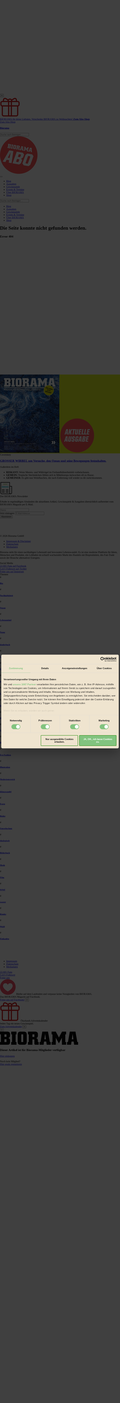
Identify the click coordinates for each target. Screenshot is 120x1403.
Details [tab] (45, 668)
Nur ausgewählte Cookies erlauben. (59, 740)
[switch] (45, 726)
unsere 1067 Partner (24, 684)
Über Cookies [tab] (104, 668)
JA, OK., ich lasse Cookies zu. (97, 740)
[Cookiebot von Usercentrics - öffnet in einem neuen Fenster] (102, 659)
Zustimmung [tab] (16, 668)
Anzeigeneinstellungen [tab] (74, 668)
